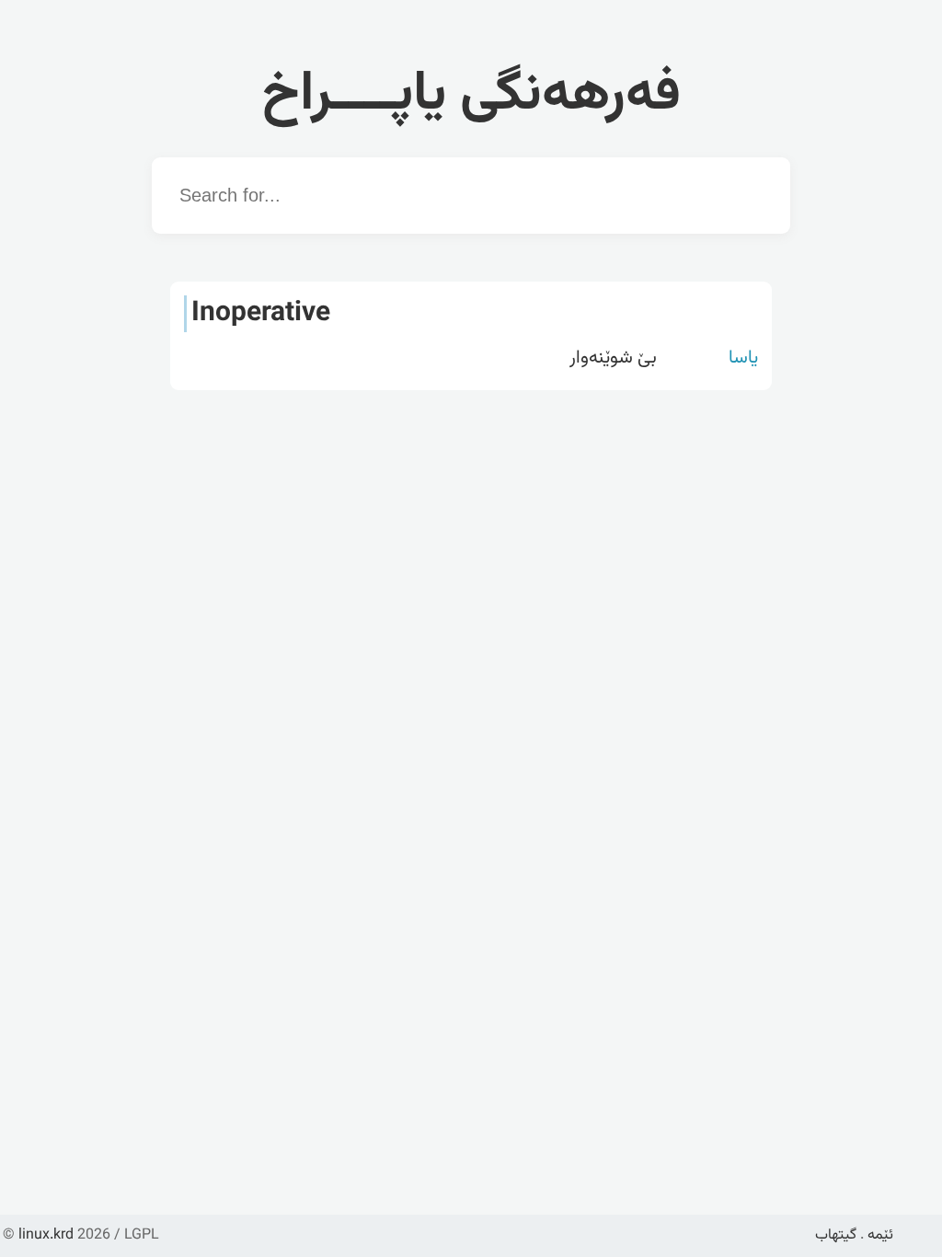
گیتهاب (835, 1235)
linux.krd (46, 1235)
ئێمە (880, 1235)
